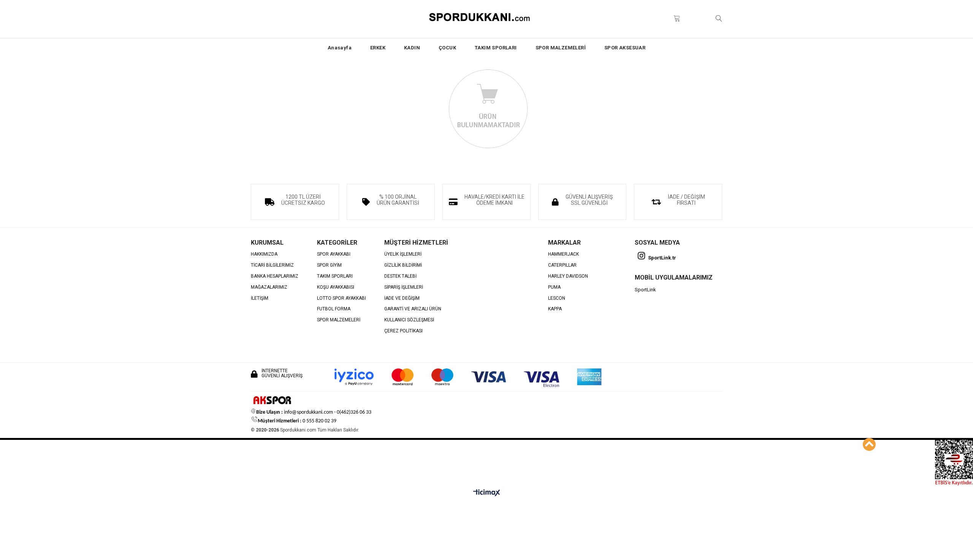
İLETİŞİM (259, 298)
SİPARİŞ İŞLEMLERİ (403, 287)
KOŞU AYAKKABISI (335, 287)
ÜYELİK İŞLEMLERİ (403, 254)
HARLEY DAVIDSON (568, 276)
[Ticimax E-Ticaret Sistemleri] (486, 493)
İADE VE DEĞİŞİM (402, 298)
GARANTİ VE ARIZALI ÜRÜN (412, 309)
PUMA (554, 287)
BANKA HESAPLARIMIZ (274, 276)
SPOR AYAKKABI (333, 254)
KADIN (412, 48)
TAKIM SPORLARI (496, 48)
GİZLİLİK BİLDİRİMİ (403, 265)
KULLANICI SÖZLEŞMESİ (409, 320)
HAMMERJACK (563, 254)
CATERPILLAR (562, 265)
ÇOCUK (447, 48)
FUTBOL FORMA (333, 309)
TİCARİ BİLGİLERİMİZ (272, 265)
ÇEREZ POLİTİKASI (403, 331)
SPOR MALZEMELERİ (561, 48)
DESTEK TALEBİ (400, 276)
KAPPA (555, 309)
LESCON (556, 298)
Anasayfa (340, 48)
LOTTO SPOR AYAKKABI (341, 298)
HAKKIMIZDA (264, 254)
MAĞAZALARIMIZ (269, 287)
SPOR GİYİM (329, 265)
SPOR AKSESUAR (624, 48)
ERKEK (377, 48)
